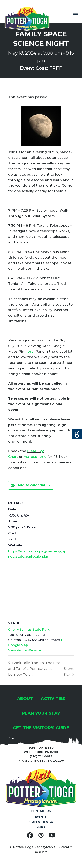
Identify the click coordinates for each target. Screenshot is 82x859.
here (29, 351)
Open (77, 434)
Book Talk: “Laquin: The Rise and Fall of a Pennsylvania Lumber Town (34, 668)
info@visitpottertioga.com (41, 760)
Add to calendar (31, 485)
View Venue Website (24, 650)
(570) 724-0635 (41, 756)
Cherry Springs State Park (29, 629)
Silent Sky (69, 671)
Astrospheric (35, 457)
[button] (75, 14)
